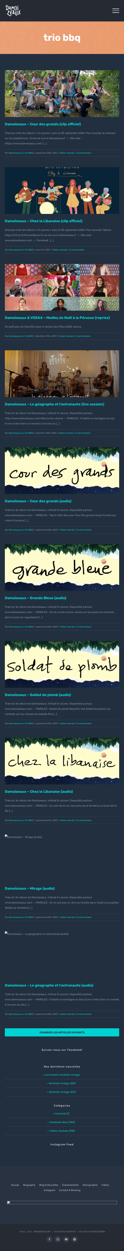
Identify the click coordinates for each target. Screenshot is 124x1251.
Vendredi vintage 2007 (62, 1083)
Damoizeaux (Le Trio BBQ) (21, 153)
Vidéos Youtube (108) (62, 1130)
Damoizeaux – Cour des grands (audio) (62, 466)
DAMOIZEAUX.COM (41, 1232)
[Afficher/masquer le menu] (116, 11)
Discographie (90, 1185)
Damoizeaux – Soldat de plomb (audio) (62, 660)
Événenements (70, 1185)
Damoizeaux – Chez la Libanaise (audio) (62, 757)
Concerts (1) (62, 1113)
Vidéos (105, 1185)
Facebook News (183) (62, 1122)
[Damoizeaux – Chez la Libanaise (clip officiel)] (62, 190)
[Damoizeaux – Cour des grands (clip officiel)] (62, 93)
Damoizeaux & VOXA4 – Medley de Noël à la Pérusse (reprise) (62, 280)
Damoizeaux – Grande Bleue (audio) (62, 563)
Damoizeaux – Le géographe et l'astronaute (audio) (62, 951)
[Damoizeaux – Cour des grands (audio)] (62, 470)
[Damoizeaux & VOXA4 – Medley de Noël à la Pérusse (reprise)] (62, 287)
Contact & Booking (69, 1190)
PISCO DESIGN (98, 1232)
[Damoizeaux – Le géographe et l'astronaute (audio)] (62, 954)
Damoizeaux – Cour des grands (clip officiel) (62, 89)
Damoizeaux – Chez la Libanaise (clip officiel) (62, 186)
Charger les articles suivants (62, 1032)
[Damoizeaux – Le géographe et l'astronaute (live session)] (62, 373)
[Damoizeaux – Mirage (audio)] (62, 858)
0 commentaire (84, 153)
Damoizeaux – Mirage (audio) (62, 854)
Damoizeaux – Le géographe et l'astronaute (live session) (62, 367)
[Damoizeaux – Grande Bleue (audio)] (62, 567)
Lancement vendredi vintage (62, 1074)
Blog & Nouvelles (48, 1185)
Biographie (29, 1185)
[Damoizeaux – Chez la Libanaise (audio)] (62, 761)
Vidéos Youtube (66, 153)
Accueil (15, 1185)
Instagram (49, 1190)
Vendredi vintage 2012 (62, 1091)
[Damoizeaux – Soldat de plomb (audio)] (62, 664)
